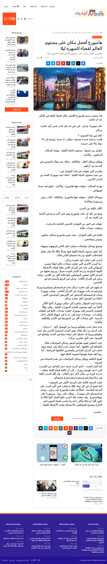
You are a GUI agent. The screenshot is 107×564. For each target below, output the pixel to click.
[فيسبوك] (83, 63)
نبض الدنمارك (23, 312)
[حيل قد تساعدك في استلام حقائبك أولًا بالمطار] (22, 130)
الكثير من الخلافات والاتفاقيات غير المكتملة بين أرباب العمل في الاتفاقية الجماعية (10, 96)
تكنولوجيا (24, 298)
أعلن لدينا (5, 560)
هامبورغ (96, 412)
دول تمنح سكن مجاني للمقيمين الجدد (10, 154)
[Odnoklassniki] (56, 428)
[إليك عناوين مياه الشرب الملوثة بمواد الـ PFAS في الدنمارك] (22, 68)
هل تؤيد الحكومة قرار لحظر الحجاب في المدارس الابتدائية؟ (10, 54)
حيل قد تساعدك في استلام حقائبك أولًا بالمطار (10, 130)
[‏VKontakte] (61, 428)
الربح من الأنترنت (21, 338)
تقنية (24, 6)
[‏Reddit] (66, 428)
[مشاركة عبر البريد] (41, 428)
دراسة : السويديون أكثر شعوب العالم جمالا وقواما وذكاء (10, 180)
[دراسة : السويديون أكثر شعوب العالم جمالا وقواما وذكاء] (22, 178)
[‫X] (78, 63)
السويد (25, 285)
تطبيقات (24, 302)
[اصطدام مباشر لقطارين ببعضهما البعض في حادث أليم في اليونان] (22, 80)
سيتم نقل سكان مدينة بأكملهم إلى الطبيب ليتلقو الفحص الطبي (10, 40)
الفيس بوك (23, 305)
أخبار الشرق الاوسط (21, 315)
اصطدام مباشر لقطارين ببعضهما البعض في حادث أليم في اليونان (10, 80)
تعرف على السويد (21, 288)
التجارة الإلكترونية (21, 361)
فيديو (25, 364)
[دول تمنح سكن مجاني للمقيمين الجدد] (22, 155)
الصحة (25, 308)
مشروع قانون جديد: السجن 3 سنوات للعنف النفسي (10, 166)
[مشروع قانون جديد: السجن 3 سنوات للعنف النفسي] (22, 165)
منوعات (14, 6)
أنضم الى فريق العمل (22, 560)
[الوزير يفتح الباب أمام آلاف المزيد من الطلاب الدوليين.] (46, 485)
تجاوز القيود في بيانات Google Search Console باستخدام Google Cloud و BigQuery (93, 499)
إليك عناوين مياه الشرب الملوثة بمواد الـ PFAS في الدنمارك (10, 68)
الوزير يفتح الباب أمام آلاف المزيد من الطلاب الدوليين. (48, 494)
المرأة (25, 318)
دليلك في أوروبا (22, 345)
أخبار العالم (44, 6)
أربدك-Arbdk (91, 32)
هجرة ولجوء (23, 322)
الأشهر (27, 198)
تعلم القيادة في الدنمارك (19, 348)
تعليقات (6, 198)
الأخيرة (17, 198)
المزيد (6, 6)
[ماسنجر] (48, 63)
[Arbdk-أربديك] (89, 12)
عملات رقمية (23, 342)
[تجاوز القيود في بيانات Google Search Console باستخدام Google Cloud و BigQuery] (92, 487)
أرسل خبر (12, 560)
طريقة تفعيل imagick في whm (71, 482)
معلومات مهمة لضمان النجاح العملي (16, 352)
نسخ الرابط (57, 418)
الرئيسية (52, 6)
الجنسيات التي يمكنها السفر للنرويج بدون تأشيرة (11, 143)
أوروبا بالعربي (23, 325)
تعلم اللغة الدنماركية (21, 332)
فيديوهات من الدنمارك (20, 357)
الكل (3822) (17, 109)
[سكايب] (53, 63)
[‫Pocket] (58, 63)
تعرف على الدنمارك (21, 295)
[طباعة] (69, 433)
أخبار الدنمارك (22, 291)
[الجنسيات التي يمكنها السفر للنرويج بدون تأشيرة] (22, 143)
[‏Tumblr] (68, 63)
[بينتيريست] (63, 63)
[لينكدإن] (73, 63)
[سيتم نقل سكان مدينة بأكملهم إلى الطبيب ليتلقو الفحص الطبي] (22, 40)
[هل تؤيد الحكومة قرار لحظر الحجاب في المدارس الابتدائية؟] (22, 53)
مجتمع (25, 328)
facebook (24, 335)
